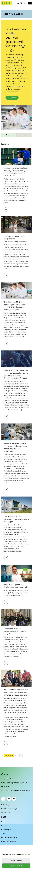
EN (25, 3)
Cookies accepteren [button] (16, 866)
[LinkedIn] (3, 799)
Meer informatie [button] (25, 854)
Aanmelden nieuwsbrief (9, 837)
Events (24, 135)
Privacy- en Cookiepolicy (9, 841)
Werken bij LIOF (6, 829)
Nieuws (8, 135)
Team (3, 833)
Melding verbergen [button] (16, 860)
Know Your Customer (8, 845)
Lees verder (12, 98)
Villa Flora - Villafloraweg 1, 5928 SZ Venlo (15, 790)
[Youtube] (14, 799)
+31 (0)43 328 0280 (7, 779)
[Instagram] (9, 799)
